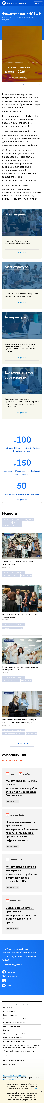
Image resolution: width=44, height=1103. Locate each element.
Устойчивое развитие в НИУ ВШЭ (15, 1019)
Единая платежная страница (13, 1061)
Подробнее (22, 252)
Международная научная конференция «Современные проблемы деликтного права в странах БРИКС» (21, 874)
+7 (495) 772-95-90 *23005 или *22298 (19, 958)
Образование (22, 519)
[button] (16, 1004)
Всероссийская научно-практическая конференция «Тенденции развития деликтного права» (21, 915)
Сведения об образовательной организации (19, 1051)
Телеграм (11, 971)
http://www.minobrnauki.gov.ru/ (14, 1075)
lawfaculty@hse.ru (14, 964)
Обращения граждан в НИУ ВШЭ (15, 1034)
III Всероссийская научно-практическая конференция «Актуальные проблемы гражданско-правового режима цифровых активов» (22, 831)
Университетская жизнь (12, 526)
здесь (35, 1088)
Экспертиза (7, 522)
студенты (21, 572)
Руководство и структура (12, 1015)
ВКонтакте (12, 976)
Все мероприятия (10, 760)
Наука (31, 519)
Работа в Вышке (9, 1064)
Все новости (22, 744)
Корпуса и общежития (11, 1026)
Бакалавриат (15, 214)
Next (39, 84)
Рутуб (10, 980)
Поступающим (9, 519)
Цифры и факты (9, 1011)
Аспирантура (16, 317)
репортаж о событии (11, 575)
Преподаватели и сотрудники (14, 1022)
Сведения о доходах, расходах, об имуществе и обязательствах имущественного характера (21, 1046)
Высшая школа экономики (16, 3)
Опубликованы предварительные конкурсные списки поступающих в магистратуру (20, 721)
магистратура (26, 575)
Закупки (6, 1030)
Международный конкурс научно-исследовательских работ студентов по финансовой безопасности (21, 788)
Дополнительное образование (19, 375)
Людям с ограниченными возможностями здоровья (18, 1056)
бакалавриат (26, 681)
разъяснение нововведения (14, 733)
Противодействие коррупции (14, 1041)
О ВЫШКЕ (7, 1007)
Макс (9, 985)
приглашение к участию (12, 628)
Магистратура (17, 266)
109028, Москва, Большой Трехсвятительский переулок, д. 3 (19, 950)
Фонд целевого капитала (12, 1037)
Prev (3, 84)
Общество (18, 522)
